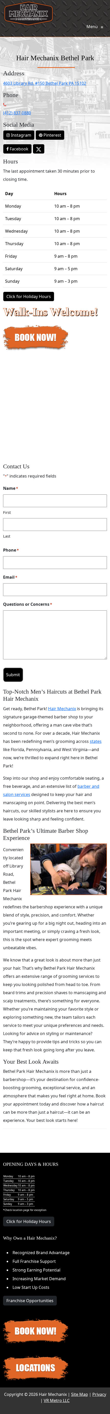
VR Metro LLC (57, 1400)
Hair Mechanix (62, 708)
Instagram (20, 135)
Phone (11, 550)
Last (6, 536)
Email (10, 577)
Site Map (79, 1394)
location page (21, 1210)
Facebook (18, 149)
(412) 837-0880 (17, 113)
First (7, 512)
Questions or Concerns (27, 604)
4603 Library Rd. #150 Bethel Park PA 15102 (44, 83)
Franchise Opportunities (29, 1300)
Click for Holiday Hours (28, 296)
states (96, 741)
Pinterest (51, 135)
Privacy (99, 1394)
